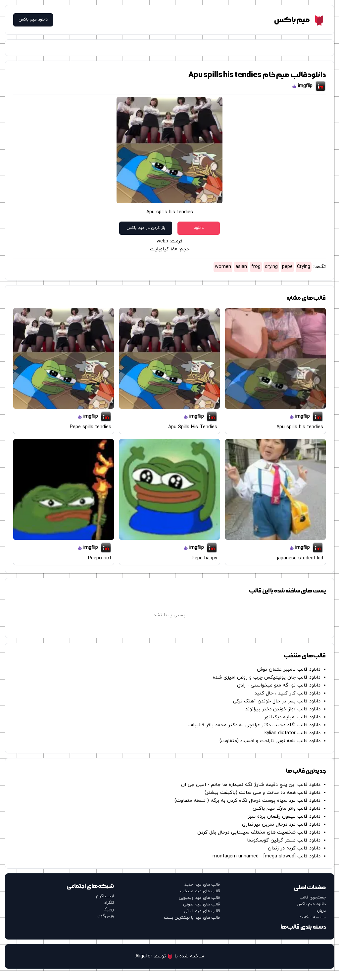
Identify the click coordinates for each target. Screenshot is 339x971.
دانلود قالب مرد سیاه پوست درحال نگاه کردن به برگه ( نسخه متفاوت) (247, 800)
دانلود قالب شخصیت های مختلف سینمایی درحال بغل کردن (258, 832)
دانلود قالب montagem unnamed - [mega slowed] (266, 856)
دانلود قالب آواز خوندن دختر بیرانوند (282, 709)
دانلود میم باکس (33, 19)
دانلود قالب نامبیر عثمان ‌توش (288, 669)
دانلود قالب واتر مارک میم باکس (286, 808)
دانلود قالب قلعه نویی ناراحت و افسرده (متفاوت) (269, 741)
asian (241, 267)
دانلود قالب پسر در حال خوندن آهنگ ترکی (276, 701)
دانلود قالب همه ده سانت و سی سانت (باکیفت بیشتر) (262, 792)
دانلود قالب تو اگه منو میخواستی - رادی (278, 685)
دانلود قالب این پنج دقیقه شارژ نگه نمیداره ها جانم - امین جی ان (250, 785)
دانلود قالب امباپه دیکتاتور (292, 717)
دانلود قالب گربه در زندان (294, 848)
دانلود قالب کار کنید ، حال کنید (287, 693)
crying (271, 267)
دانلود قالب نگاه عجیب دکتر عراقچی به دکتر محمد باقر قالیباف (254, 725)
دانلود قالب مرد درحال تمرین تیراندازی (281, 824)
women (223, 267)
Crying (303, 267)
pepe (287, 267)
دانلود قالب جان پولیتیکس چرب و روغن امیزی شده (266, 677)
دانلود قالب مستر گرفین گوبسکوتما (283, 840)
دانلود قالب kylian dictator (292, 733)
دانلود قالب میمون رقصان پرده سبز (284, 816)
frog (256, 267)
